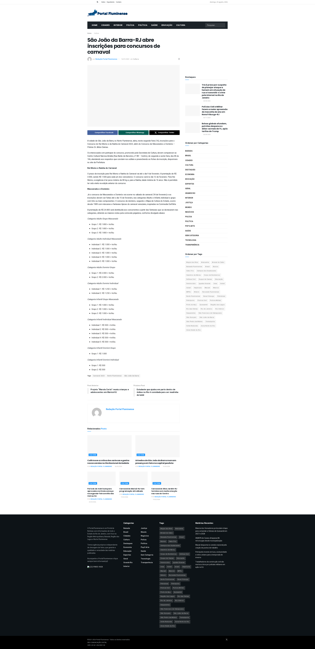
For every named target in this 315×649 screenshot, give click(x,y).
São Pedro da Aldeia (194, 322)
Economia (189, 174)
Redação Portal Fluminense (106, 59)
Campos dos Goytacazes (206, 271)
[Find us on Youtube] (91, 2)
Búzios (215, 267)
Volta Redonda (192, 326)
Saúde (154, 25)
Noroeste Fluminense (210, 292)
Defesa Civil (191, 279)
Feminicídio (191, 284)
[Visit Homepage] (107, 13)
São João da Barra (131, 376)
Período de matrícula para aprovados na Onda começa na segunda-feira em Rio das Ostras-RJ (100, 492)
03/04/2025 (206, 134)
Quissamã (203, 305)
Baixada (188, 151)
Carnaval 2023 (99, 376)
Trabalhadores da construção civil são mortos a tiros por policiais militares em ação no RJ (210, 565)
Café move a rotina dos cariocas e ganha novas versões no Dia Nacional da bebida (108, 462)
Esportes (189, 184)
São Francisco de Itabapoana (210, 313)
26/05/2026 (118, 466)
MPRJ (188, 292)
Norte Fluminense (114, 376)
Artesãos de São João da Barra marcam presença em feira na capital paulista (155, 462)
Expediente (110, 2)
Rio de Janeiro (206, 309)
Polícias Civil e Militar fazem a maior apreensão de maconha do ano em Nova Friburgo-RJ (215, 110)
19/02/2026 (124, 497)
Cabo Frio (190, 271)
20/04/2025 (206, 101)
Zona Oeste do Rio (193, 330)
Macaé (207, 288)
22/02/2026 (92, 502)
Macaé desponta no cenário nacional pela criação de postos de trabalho (211, 546)
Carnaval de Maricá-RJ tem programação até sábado (131, 490)
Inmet (222, 284)
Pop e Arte (190, 226)
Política (142, 25)
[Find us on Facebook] (88, 2)
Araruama (205, 262)
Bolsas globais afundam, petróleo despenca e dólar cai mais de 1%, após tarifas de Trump (215, 127)
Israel (188, 288)
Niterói (196, 292)
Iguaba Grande (204, 284)
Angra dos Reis (192, 262)
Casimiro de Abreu (193, 275)
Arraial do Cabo (218, 262)
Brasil (188, 155)
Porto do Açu (191, 305)
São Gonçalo (191, 317)
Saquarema (190, 313)
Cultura (180, 25)
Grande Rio (190, 193)
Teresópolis (210, 322)
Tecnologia (190, 240)
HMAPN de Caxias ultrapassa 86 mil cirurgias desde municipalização (208, 539)
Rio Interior (219, 309)
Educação (166, 25)
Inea (215, 284)
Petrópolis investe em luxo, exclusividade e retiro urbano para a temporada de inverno (211, 555)
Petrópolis (190, 300)
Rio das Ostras (192, 309)
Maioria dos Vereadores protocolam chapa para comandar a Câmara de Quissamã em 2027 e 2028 (211, 531)
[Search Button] (223, 25)
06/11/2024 (206, 118)
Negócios (189, 212)
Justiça (189, 202)
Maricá (216, 288)
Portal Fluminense (102, 640)
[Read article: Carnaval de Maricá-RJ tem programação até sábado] (133, 479)
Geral (188, 188)
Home (94, 25)
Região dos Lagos (218, 305)
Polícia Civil (202, 300)
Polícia (130, 25)
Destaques (190, 169)
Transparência (192, 245)
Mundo (188, 207)
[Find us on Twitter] (97, 2)
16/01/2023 (125, 59)
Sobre (103, 2)
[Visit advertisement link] (206, 51)
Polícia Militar (215, 300)
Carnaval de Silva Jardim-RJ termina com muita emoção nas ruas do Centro (164, 491)
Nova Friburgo (208, 296)
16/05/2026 (166, 466)
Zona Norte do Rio (208, 326)
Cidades (105, 25)
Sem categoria (192, 235)
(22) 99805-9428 (96, 567)
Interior (118, 25)
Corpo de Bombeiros (212, 275)
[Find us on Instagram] (94, 2)
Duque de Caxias (205, 279)
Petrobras (221, 296)
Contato (118, 2)
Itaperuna (198, 288)
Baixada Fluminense (194, 267)
